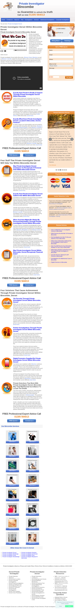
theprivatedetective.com (61, 590)
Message (51, 68)
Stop (5, 51)
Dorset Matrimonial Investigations (37, 585)
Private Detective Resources (60, 572)
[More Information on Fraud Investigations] (12, 509)
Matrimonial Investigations (47, 19)
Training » (67, 40)
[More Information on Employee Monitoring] (32, 509)
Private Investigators (8, 566)
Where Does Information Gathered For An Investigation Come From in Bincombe (61, 242)
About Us (16, 19)
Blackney (35, 57)
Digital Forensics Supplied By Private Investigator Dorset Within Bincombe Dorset (27, 360)
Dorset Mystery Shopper (38, 595)
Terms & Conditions (48, 566)
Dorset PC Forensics (14, 587)
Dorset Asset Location (14, 579)
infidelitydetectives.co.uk (61, 582)
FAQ (22, 19)
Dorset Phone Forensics (38, 587)
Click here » (12, 441)
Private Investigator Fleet (27, 555)
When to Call (52, 64)
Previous (1, 51)
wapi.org (64, 586)
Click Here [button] (67, 603)
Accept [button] (69, 606)
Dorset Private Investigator (14, 572)
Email (50, 55)
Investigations (28, 19)
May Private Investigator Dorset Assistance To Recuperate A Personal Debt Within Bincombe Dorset (27, 167)
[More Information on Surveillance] (12, 436)
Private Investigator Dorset (15, 24)
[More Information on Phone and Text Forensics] (12, 480)
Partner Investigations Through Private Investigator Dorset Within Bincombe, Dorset (27, 329)
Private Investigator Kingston (29, 552)
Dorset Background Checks (39, 579)
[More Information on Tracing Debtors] (12, 523)
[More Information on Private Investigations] (32, 538)
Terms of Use (38, 566)
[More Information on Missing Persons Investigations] (32, 523)
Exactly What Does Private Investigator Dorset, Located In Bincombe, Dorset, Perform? (27, 120)
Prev (50, 139)
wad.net (63, 577)
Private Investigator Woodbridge (10, 556)
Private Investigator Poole (9, 555)
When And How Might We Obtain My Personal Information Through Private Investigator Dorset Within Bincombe (27, 221)
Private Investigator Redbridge (10, 554)
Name (51, 50)
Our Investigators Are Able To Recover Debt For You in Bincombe (61, 238)
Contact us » (29, 155)
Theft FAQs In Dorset (60, 598)
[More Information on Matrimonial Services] (12, 451)
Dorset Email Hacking (37, 591)
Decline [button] (60, 606)
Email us (60, 32)
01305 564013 (61, 28)
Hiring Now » (56, 40)
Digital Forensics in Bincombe (59, 262)
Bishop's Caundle (6, 59)
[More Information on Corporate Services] (32, 451)
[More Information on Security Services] (32, 494)
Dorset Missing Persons (15, 586)
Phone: (51, 59)
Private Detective (13, 576)
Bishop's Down (28, 57)
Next (2, 51)
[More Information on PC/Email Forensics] (32, 465)
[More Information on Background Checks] (32, 436)
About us (17, 566)
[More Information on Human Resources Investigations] (12, 538)
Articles (62, 566)
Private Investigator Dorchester (29, 554)
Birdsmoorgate (23, 127)
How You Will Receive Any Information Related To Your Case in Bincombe (61, 246)
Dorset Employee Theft (38, 590)
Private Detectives (36, 576)
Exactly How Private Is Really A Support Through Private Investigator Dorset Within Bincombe (27, 94)
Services (36, 19)
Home (3, 19)
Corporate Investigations (62, 19)
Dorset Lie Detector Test (15, 584)
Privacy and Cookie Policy (27, 566)
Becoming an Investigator (56, 203)
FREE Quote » (13, 155)
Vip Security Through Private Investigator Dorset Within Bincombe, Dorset (27, 300)
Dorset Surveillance (37, 588)
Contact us (57, 566)
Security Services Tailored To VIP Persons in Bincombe (60, 255)
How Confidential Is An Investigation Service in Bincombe (60, 230)
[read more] (30, 115)
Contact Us (10, 19)
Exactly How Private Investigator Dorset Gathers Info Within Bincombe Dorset (27, 194)
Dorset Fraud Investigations (16, 583)
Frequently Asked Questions (60, 593)
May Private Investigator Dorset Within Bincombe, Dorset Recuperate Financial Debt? (28, 252)
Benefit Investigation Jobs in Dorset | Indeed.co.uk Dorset (60, 208)
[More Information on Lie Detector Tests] (12, 465)
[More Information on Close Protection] (12, 494)
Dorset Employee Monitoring (36, 581)
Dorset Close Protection (15, 593)
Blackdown (25, 229)
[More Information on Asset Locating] (32, 480)
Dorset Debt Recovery (37, 597)
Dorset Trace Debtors (14, 591)
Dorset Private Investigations (12, 589)
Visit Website (52, 165)
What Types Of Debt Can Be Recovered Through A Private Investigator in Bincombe (61, 251)
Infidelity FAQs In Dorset (61, 597)
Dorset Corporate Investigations (13, 581)
